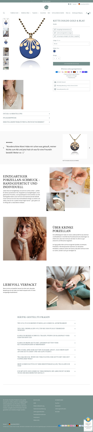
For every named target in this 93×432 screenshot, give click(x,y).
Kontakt (57, 411)
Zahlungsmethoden (38, 411)
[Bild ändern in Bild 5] (6, 61)
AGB (34, 403)
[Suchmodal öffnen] (3, 12)
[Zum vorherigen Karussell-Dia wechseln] (3, 148)
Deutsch (74, 4)
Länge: (56, 40)
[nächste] (61, 1)
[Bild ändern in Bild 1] (6, 22)
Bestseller (58, 406)
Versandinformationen (39, 414)
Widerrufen (36, 420)
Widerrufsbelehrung (38, 406)
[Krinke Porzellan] (46, 7)
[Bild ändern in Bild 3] (6, 42)
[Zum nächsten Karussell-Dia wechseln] (89, 148)
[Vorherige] (31, 1)
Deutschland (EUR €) (84, 4)
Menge (55, 55)
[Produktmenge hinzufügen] (58, 58)
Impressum (36, 417)
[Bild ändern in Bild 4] (6, 51)
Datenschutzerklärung (39, 409)
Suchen (57, 403)
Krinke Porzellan (15, 426)
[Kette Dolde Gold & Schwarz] (75, 146)
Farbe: (56, 48)
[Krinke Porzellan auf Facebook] (68, 4)
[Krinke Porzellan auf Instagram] (70, 4)
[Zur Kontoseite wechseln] (86, 12)
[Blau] (54, 51)
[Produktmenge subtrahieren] (54, 58)
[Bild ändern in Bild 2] (6, 32)
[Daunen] (6, 70)
